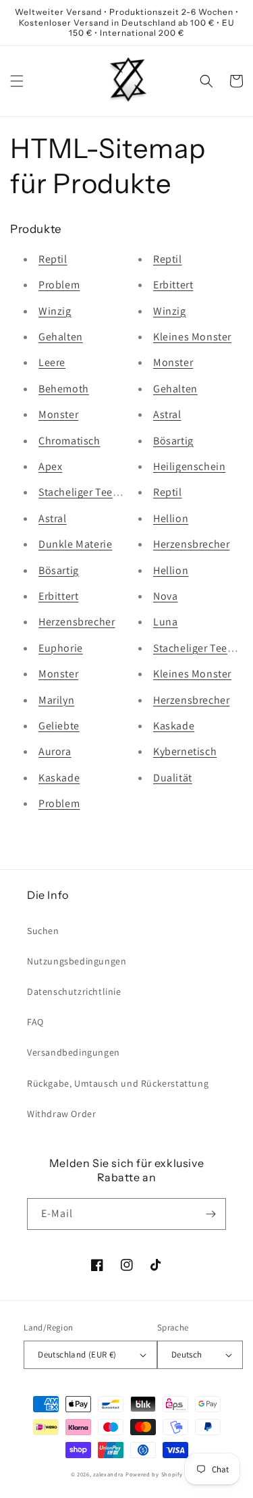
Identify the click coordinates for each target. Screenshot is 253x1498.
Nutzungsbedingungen (76, 961)
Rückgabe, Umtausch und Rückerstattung (117, 1083)
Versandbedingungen (73, 1052)
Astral (52, 518)
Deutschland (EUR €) (77, 1354)
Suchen (43, 931)
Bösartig (58, 570)
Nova (165, 596)
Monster (58, 414)
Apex (50, 466)
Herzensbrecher (76, 622)
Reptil (52, 259)
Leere (51, 362)
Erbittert (58, 596)
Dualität (172, 778)
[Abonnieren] (210, 1214)
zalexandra (108, 1474)
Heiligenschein (189, 466)
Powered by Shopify (154, 1474)
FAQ (35, 1022)
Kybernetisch (185, 751)
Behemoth (63, 389)
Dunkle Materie (75, 544)
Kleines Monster (192, 337)
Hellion (170, 518)
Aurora (55, 751)
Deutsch (186, 1354)
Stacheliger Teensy (84, 492)
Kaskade (59, 778)
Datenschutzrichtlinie (74, 991)
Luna (165, 622)
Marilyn (56, 700)
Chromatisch (69, 441)
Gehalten (60, 337)
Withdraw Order (61, 1114)
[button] (17, 81)
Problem (59, 285)
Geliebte (59, 726)
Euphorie (60, 648)
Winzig (55, 311)
